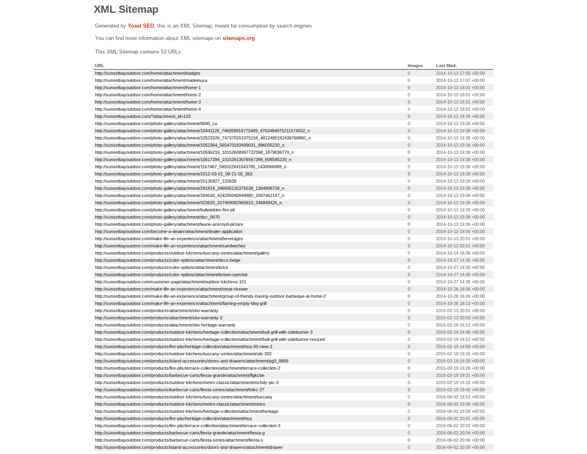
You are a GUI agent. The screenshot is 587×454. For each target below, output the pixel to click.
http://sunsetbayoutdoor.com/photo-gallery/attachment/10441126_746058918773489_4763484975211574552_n (202, 130)
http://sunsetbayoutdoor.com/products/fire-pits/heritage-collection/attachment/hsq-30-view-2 (183, 346)
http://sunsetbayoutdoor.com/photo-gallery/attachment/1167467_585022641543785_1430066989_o (190, 166)
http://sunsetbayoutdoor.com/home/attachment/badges (147, 73)
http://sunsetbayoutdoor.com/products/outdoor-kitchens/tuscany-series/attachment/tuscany (183, 396)
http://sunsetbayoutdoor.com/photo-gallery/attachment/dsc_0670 (157, 217)
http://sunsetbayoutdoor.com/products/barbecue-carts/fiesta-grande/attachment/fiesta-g (180, 432)
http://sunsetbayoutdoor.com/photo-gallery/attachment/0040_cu (156, 123)
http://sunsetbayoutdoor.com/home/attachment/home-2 (148, 94)
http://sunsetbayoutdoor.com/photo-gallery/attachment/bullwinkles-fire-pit (165, 209)
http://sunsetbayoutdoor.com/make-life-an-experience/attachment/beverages (169, 238)
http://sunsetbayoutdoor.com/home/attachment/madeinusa (151, 80)
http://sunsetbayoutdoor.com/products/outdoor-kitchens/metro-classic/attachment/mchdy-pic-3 (186, 382)
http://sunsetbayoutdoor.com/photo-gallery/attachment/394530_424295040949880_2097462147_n (189, 195)
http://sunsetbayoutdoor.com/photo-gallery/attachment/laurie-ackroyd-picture (169, 224)
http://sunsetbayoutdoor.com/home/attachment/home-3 (148, 102)
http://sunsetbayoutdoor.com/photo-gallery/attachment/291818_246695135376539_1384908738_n (189, 188)
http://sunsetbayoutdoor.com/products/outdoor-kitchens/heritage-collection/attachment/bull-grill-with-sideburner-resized (210, 339)
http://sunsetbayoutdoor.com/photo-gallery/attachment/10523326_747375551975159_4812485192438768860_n (203, 137)
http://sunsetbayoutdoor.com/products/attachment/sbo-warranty (156, 310)
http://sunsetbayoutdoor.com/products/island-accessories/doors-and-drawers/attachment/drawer (189, 447)
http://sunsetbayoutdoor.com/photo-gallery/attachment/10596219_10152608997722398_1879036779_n (194, 152)
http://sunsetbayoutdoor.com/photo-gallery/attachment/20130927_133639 (165, 181)
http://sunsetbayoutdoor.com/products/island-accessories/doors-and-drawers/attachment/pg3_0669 (191, 360)
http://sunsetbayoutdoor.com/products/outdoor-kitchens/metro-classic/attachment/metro (180, 404)
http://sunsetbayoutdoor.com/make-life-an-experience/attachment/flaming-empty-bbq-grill (180, 303)
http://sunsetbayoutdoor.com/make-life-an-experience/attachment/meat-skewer (171, 289)
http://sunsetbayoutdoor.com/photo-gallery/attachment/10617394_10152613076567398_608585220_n (193, 159)
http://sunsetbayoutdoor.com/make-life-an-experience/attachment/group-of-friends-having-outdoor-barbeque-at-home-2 (210, 296)
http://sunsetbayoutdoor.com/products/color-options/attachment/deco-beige (167, 260)
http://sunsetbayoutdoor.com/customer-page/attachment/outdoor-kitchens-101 (170, 281)
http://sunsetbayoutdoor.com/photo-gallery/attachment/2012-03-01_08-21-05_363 (173, 173)
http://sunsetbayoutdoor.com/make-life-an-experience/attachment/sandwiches (170, 245)
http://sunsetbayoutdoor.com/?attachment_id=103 (142, 116)
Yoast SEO (141, 26)
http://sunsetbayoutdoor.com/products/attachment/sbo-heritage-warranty (165, 325)
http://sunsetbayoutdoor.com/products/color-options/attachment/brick (161, 267)
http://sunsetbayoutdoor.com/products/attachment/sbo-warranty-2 (158, 317)
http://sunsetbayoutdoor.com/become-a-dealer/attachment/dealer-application (168, 231)
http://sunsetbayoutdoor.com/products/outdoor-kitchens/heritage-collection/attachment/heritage (186, 411)
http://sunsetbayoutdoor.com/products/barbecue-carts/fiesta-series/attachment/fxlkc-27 (179, 389)
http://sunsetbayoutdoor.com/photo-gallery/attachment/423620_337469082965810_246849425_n (188, 202)
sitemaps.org (238, 38)
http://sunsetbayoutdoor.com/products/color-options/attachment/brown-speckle (171, 274)
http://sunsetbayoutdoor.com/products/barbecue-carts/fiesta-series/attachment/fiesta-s (179, 440)
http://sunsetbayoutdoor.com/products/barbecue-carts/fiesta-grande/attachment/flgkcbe (179, 375)
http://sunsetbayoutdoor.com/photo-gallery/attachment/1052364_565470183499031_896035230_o (189, 145)
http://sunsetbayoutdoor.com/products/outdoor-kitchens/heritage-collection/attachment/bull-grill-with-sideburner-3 (204, 332)
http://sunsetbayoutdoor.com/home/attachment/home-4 (148, 109)
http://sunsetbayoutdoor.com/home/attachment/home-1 (148, 87)
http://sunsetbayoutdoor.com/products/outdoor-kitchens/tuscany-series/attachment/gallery (182, 253)
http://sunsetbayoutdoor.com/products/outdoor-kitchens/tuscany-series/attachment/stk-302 (183, 353)
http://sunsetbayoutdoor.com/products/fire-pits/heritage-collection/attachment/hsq (173, 418)
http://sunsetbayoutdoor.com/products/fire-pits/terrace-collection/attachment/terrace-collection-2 (187, 368)
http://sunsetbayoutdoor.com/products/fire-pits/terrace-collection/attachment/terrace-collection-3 (187, 425)
